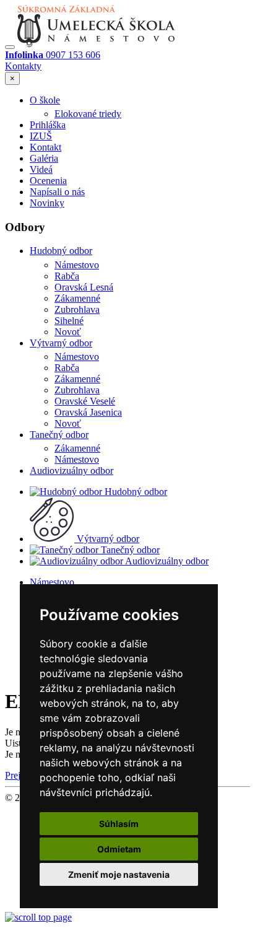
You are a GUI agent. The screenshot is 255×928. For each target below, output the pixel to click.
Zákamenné (77, 298)
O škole (45, 100)
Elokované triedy (87, 113)
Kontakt (45, 147)
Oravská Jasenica (88, 412)
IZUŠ (41, 136)
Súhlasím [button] (119, 823)
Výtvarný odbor (61, 343)
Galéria (44, 158)
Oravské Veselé (84, 401)
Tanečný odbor (59, 434)
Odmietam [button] (119, 849)
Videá (41, 169)
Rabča (66, 276)
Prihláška (48, 125)
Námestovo (76, 265)
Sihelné (69, 320)
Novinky (47, 203)
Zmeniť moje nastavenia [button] (119, 874)
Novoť (67, 331)
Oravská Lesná (83, 287)
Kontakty (23, 66)
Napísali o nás (57, 191)
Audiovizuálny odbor (71, 470)
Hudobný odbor (61, 250)
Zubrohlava (77, 309)
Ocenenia (48, 180)
